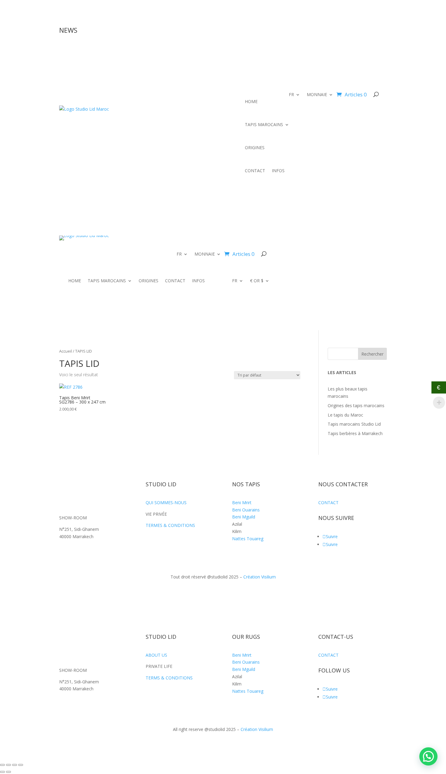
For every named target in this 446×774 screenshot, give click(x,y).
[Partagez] (14, 765)
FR (291, 94)
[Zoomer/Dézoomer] (2, 765)
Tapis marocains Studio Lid (354, 424)
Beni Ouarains (246, 510)
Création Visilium (259, 577)
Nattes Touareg (247, 538)
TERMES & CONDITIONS (170, 525)
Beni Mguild (243, 517)
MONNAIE (317, 94)
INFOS (278, 170)
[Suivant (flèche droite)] (8, 772)
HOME (251, 101)
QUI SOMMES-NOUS (166, 502)
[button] (428, 756)
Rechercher (372, 354)
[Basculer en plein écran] (8, 765)
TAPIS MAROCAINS (264, 124)
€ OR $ (256, 281)
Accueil (65, 351)
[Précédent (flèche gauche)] (2, 772)
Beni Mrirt (242, 502)
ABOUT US (156, 655)
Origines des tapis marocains (356, 405)
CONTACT (255, 170)
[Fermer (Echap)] (20, 765)
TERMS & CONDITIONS (169, 678)
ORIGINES (255, 147)
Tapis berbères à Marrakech (355, 433)
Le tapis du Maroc (345, 415)
